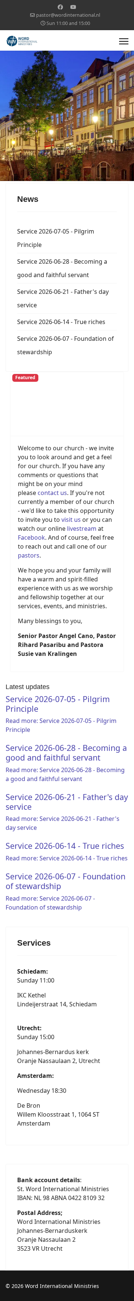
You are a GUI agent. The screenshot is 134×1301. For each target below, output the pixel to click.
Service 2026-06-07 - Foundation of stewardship (65, 345)
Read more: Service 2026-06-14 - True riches (67, 858)
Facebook (31, 537)
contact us (52, 493)
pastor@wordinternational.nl (68, 15)
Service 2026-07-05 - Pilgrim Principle (55, 238)
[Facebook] (60, 6)
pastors (28, 555)
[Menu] (123, 41)
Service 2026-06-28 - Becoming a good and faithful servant (62, 268)
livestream (82, 528)
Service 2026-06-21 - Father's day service (63, 298)
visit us (71, 519)
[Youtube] (73, 6)
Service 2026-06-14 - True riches (61, 322)
